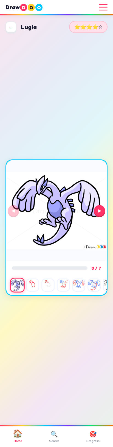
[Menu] (103, 7)
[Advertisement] (56, 96)
